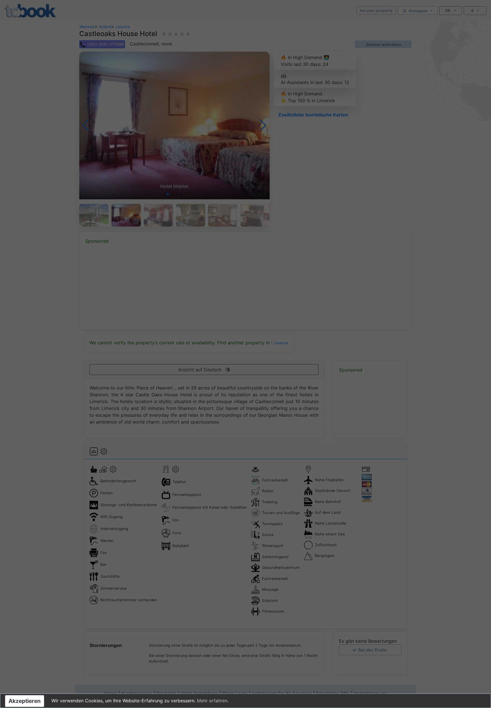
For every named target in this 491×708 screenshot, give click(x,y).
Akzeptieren (25, 700)
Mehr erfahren (212, 700)
